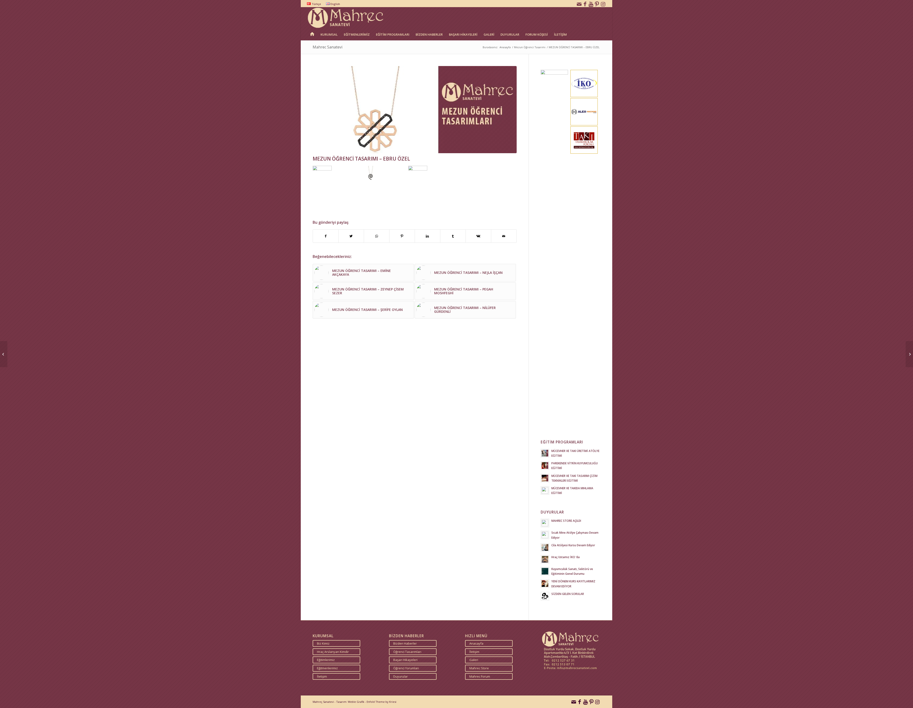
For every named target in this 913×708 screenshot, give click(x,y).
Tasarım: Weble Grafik (350, 701)
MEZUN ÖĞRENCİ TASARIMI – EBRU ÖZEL (361, 158)
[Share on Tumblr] (453, 236)
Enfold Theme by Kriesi (381, 701)
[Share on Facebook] (325, 236)
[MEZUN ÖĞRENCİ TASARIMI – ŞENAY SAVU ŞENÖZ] (3, 354)
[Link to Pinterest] (597, 3)
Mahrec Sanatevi (327, 47)
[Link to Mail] (579, 3)
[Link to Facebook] (585, 3)
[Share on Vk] (478, 236)
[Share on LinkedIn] (427, 236)
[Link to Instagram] (603, 3)
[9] (415, 109)
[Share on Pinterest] (402, 236)
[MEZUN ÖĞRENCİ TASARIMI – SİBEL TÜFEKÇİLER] (909, 354)
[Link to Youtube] (591, 3)
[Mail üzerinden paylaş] (503, 236)
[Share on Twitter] (351, 236)
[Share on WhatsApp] (376, 236)
